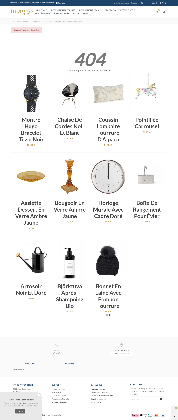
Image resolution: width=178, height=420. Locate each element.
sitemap (106, 70)
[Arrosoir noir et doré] (31, 260)
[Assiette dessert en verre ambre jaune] (31, 176)
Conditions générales (99, 399)
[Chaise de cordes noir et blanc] (69, 93)
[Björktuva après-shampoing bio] (69, 260)
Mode (76, 13)
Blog (85, 13)
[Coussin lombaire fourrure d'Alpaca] (108, 93)
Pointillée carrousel (147, 122)
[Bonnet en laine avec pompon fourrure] (108, 260)
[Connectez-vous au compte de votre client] (164, 12)
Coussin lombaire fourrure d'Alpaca (108, 129)
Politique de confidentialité (102, 396)
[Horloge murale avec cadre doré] (108, 176)
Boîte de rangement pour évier (147, 209)
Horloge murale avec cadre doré (108, 209)
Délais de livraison (98, 389)
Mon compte (96, 402)
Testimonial (69, 364)
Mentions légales (59, 396)
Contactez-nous (58, 389)
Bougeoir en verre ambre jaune (70, 209)
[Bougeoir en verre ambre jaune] (69, 176)
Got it (20, 411)
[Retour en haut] (174, 416)
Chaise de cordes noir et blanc (70, 126)
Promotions (30, 364)
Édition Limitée (61, 13)
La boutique (41, 10)
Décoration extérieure (63, 10)
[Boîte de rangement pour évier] (147, 176)
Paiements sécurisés (60, 399)
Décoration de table (90, 10)
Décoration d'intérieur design (120, 10)
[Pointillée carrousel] (147, 93)
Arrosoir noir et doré (31, 289)
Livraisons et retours (99, 392)
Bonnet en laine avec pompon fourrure (108, 296)
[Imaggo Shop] (21, 12)
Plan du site (56, 392)
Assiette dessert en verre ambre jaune (31, 213)
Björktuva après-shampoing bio (69, 296)
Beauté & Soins (42, 13)
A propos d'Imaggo (59, 402)
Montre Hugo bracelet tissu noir (31, 129)
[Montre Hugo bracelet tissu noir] (31, 93)
